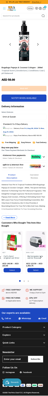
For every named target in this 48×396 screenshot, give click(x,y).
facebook (27, 372)
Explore (7, 335)
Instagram (10, 372)
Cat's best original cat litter (11, 257)
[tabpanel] (24, 201)
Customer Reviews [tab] (34, 176)
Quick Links (9, 343)
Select (12, 270)
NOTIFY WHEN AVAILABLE (23, 98)
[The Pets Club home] (11, 8)
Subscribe (35, 359)
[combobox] (24, 16)
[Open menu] (4, 8)
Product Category (12, 327)
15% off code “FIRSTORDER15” (24, 2)
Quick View (20, 233)
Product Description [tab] (12, 176)
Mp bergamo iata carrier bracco (35, 257)
